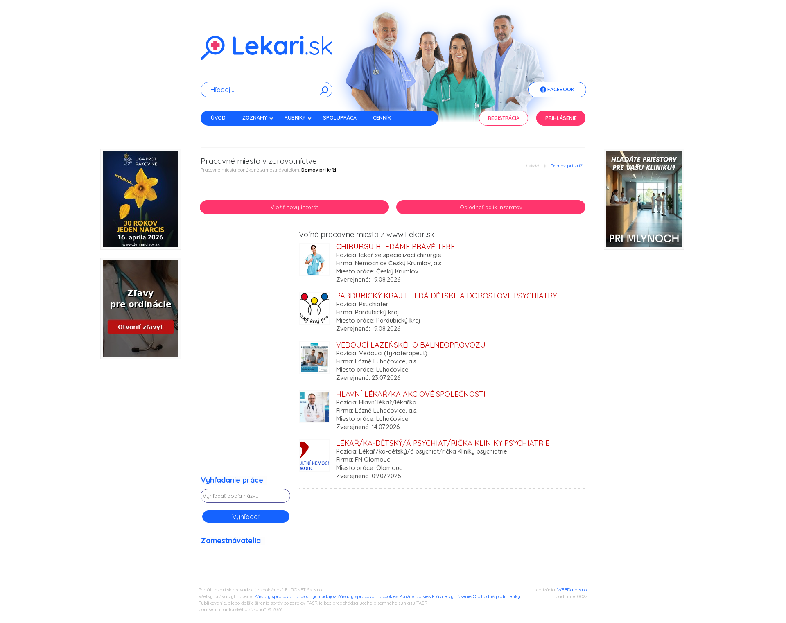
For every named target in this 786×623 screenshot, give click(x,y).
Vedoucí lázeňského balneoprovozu (411, 345)
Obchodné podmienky (496, 596)
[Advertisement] (246, 353)
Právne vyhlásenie (452, 596)
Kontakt (222, 132)
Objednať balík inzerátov (491, 207)
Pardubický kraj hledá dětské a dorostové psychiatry (446, 295)
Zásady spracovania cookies (367, 596)
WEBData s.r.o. (572, 590)
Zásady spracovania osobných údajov (295, 596)
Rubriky (295, 118)
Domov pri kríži (567, 166)
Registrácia (503, 118)
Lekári (532, 166)
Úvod (218, 118)
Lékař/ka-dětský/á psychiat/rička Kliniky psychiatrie (442, 443)
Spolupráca (340, 118)
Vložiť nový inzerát (294, 207)
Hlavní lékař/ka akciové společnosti (411, 394)
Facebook (560, 89)
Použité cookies (415, 596)
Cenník (382, 118)
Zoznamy (254, 118)
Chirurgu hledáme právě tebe (395, 246)
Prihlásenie (561, 118)
